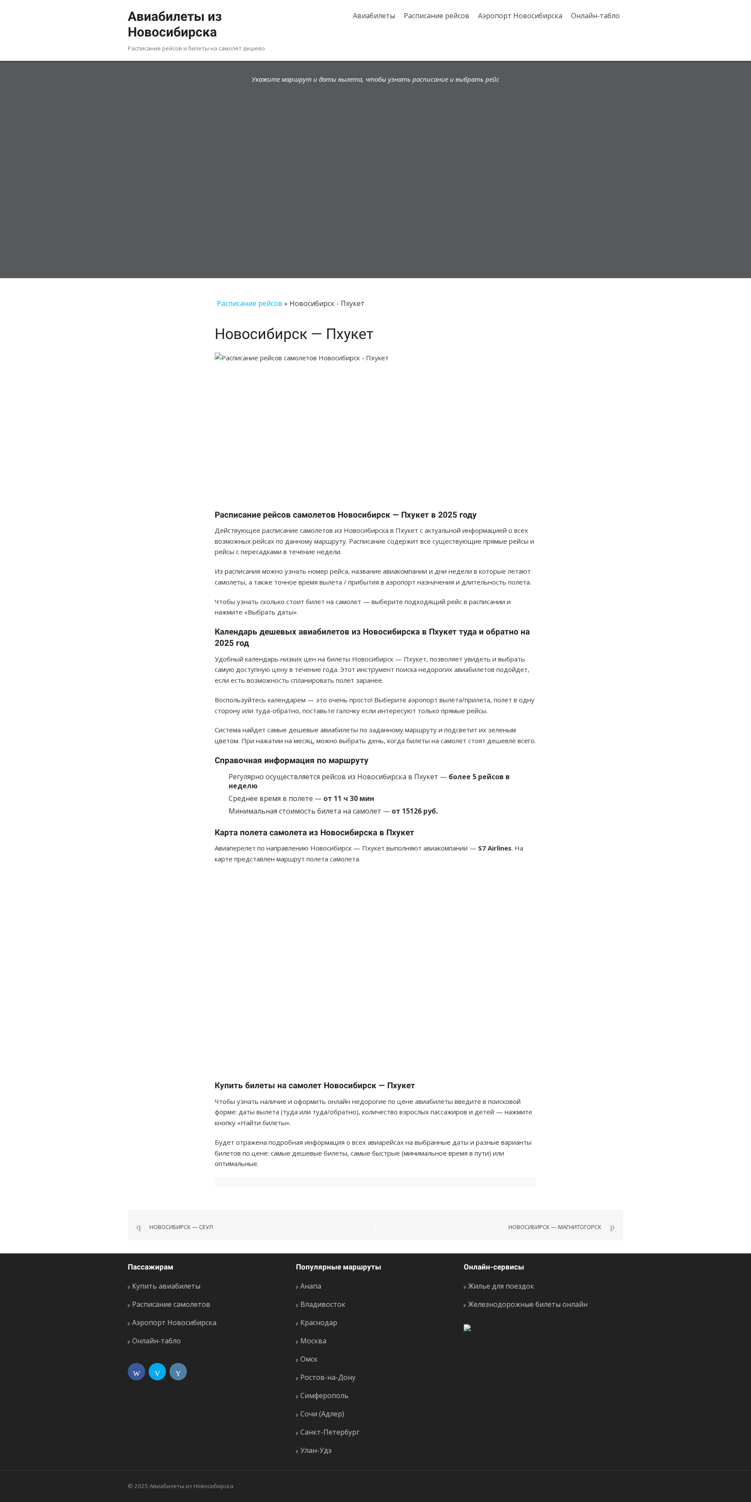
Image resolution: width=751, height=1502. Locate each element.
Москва (313, 1341)
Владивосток (323, 1304)
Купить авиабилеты (166, 1286)
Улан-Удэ (316, 1450)
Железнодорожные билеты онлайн (528, 1304)
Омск (309, 1359)
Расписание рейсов (436, 15)
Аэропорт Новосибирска (520, 15)
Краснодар (318, 1322)
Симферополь (324, 1395)
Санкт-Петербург (329, 1432)
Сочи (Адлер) (322, 1414)
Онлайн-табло (595, 15)
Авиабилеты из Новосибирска (175, 24)
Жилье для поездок (501, 1286)
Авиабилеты (374, 15)
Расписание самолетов (171, 1304)
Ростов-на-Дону (328, 1377)
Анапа (310, 1286)
